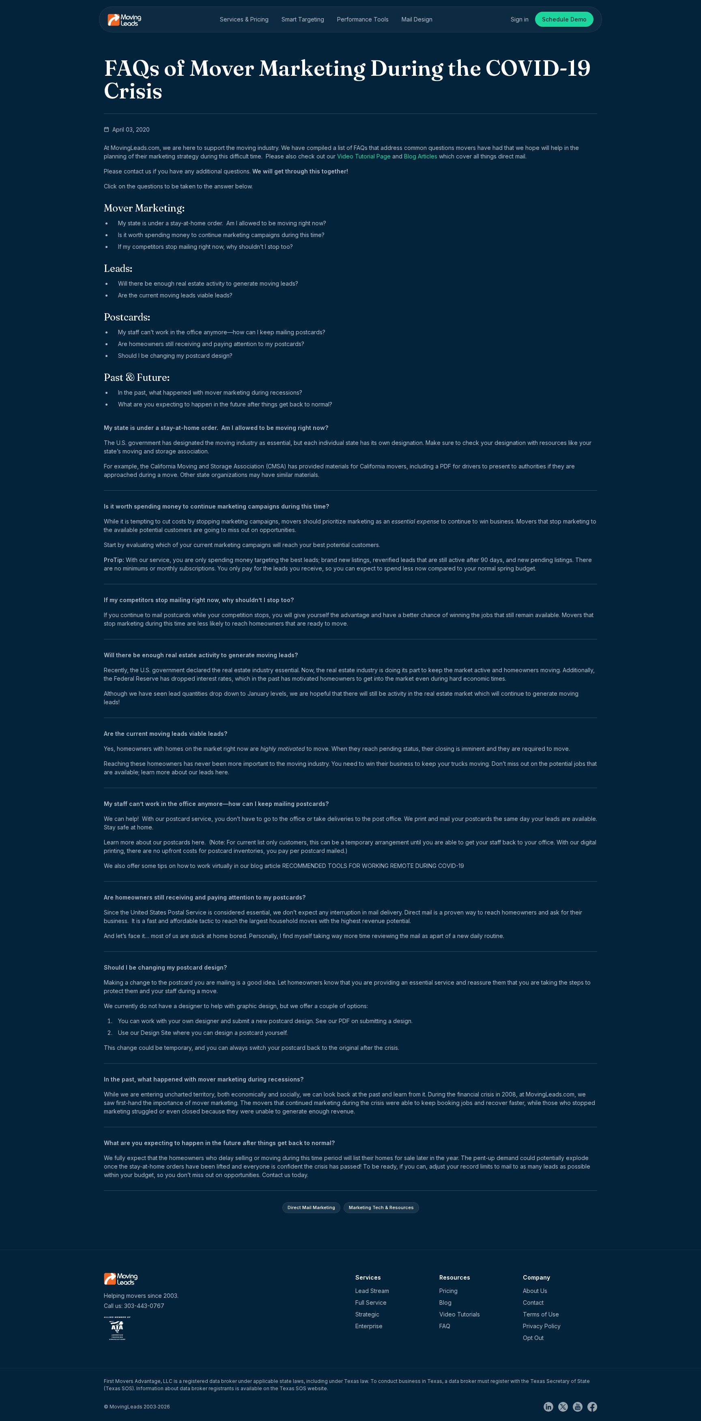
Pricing (448, 1290)
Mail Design (417, 19)
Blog (445, 1302)
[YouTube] (580, 1406)
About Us (535, 1290)
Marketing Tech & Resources (381, 1207)
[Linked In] (551, 1406)
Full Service (371, 1302)
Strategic (367, 1314)
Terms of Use (541, 1314)
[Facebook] (592, 1406)
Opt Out (533, 1337)
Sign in (520, 19)
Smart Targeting (303, 19)
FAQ (444, 1326)
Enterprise (369, 1326)
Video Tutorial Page (364, 156)
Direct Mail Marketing (311, 1207)
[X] (565, 1406)
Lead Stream (372, 1290)
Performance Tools (363, 19)
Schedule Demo (564, 19)
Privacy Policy (542, 1326)
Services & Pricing (244, 19)
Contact (533, 1302)
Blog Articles (420, 156)
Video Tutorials (459, 1314)
